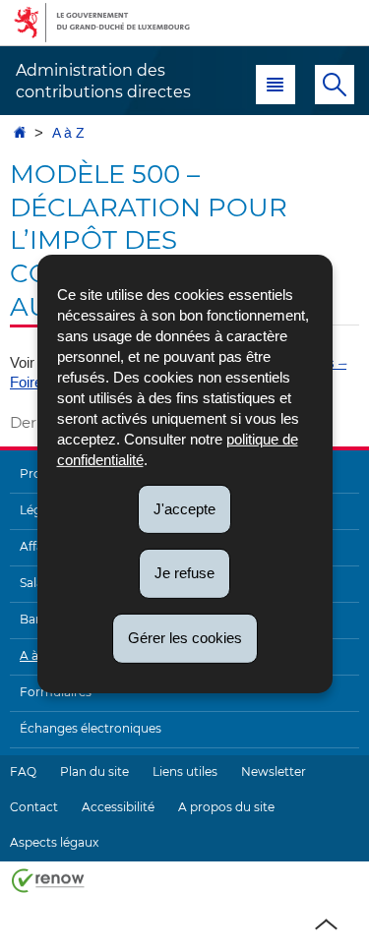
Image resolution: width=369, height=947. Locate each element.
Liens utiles (185, 771)
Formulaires (56, 691)
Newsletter (273, 771)
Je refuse (184, 572)
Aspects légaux (54, 842)
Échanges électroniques (90, 728)
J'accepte (184, 508)
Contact (34, 806)
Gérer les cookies (185, 637)
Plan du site (94, 771)
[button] (275, 84)
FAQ (23, 771)
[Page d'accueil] (20, 133)
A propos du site (226, 806)
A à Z (68, 133)
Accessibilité (118, 806)
